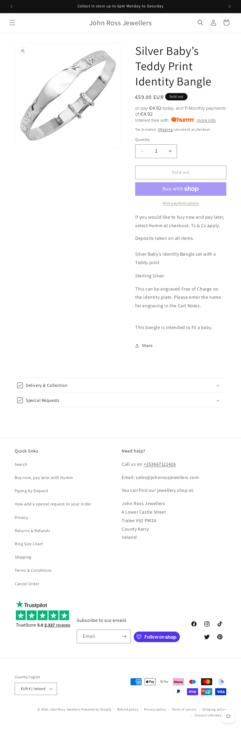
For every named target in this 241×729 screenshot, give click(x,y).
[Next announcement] (229, 6)
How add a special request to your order (53, 504)
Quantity (142, 139)
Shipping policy (214, 709)
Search (21, 464)
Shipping (165, 129)
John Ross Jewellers (65, 709)
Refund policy (127, 709)
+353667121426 (160, 464)
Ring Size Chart (29, 543)
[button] (12, 22)
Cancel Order (27, 583)
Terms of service (184, 709)
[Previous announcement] (11, 6)
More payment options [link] (181, 203)
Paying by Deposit (31, 490)
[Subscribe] (124, 636)
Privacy (21, 517)
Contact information (210, 715)
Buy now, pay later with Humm (44, 477)
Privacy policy (155, 709)
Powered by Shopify (96, 709)
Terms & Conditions (33, 570)
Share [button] (147, 345)
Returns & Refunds (32, 530)
